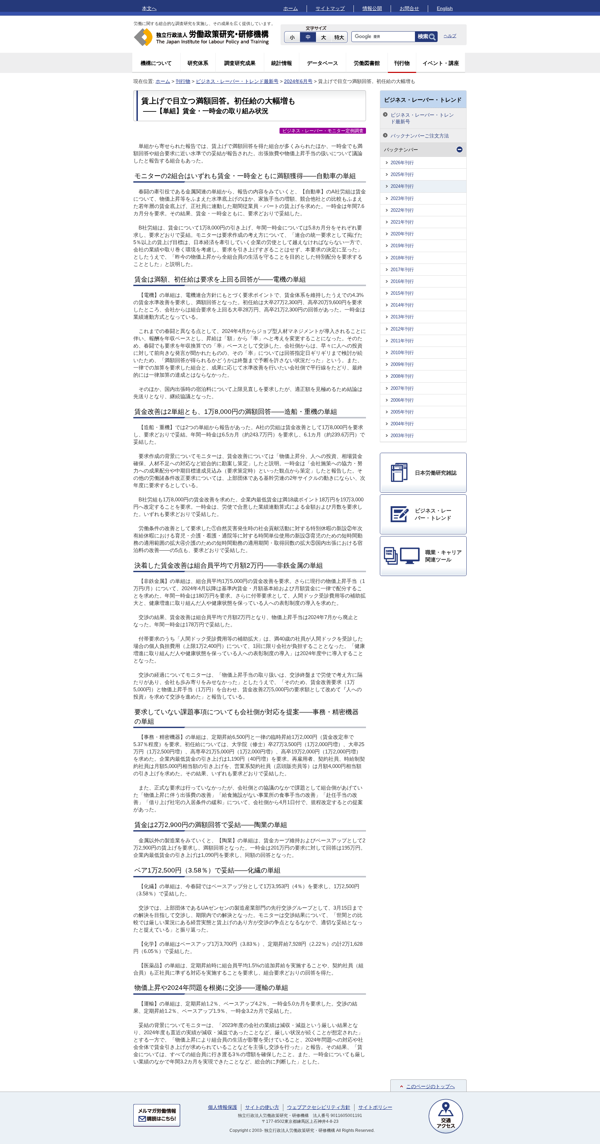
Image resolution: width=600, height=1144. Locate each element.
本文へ (149, 8)
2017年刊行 (402, 269)
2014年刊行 (402, 305)
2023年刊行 (402, 198)
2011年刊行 (402, 340)
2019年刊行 (402, 245)
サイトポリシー (375, 1107)
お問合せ (409, 8)
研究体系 (198, 63)
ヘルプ (450, 35)
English (445, 8)
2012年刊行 (402, 329)
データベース (322, 63)
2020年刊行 (402, 233)
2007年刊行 (402, 388)
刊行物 (402, 63)
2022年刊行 (402, 210)
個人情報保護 (222, 1107)
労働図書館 (367, 63)
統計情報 (281, 63)
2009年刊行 (402, 364)
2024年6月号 (298, 81)
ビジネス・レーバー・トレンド (423, 100)
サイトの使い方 (262, 1107)
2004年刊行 (402, 423)
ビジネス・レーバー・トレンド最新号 (237, 81)
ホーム (290, 8)
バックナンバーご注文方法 (420, 136)
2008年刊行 (402, 376)
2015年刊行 (402, 293)
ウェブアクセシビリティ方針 (318, 1107)
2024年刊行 (402, 186)
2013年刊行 (402, 316)
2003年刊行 (402, 435)
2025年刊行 (402, 174)
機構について (156, 63)
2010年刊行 (402, 352)
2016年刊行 (402, 281)
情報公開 (372, 8)
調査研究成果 (240, 63)
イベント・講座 (441, 63)
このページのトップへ (430, 1086)
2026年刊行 (402, 162)
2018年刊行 (402, 257)
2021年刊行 (402, 222)
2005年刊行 (402, 412)
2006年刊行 (402, 400)
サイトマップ (330, 8)
